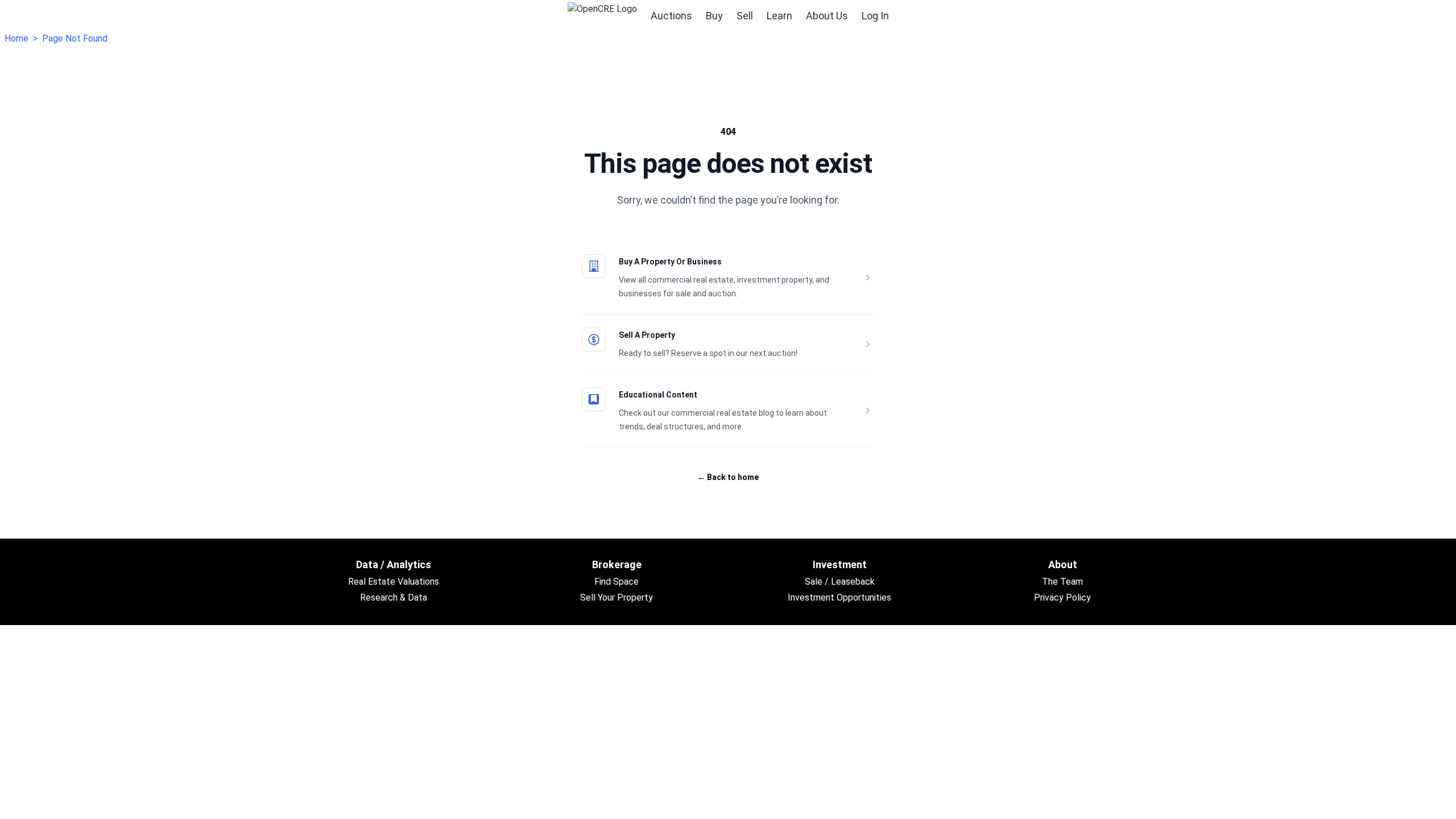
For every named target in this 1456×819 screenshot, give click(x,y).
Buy (714, 16)
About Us (827, 16)
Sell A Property (647, 335)
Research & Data (393, 597)
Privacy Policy (1062, 597)
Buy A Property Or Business (670, 261)
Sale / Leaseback (840, 581)
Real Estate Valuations (393, 581)
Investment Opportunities (839, 597)
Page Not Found (74, 38)
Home (16, 38)
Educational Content (658, 394)
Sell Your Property (616, 597)
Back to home (728, 477)
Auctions (671, 16)
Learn (779, 16)
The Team (1062, 581)
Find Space (616, 581)
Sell (745, 16)
